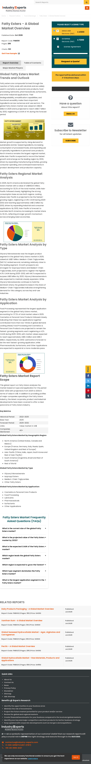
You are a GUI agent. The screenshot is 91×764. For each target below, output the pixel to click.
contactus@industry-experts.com (21, 742)
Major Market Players (13, 68)
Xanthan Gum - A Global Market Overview (21, 620)
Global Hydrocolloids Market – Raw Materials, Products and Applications (30, 659)
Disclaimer (8, 691)
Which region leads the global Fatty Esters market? (21, 557)
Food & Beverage (30, 16)
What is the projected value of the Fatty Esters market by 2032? (23, 539)
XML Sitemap (9, 696)
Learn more (33, 758)
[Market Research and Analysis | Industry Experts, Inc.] (14, 8)
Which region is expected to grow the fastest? (23, 564)
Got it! (75, 757)
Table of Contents (32, 63)
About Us (8, 679)
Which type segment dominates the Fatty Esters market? (21, 572)
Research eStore (14, 16)
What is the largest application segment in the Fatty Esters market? (23, 581)
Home (4, 16)
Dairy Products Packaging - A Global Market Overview (27, 609)
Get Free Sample (9, 53)
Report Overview (10, 63)
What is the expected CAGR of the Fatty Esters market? (23, 548)
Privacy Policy (10, 688)
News (6, 685)
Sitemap (7, 694)
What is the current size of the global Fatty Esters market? (21, 530)
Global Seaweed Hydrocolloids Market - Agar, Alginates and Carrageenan (30, 633)
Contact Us (9, 682)
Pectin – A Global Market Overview (18, 646)
